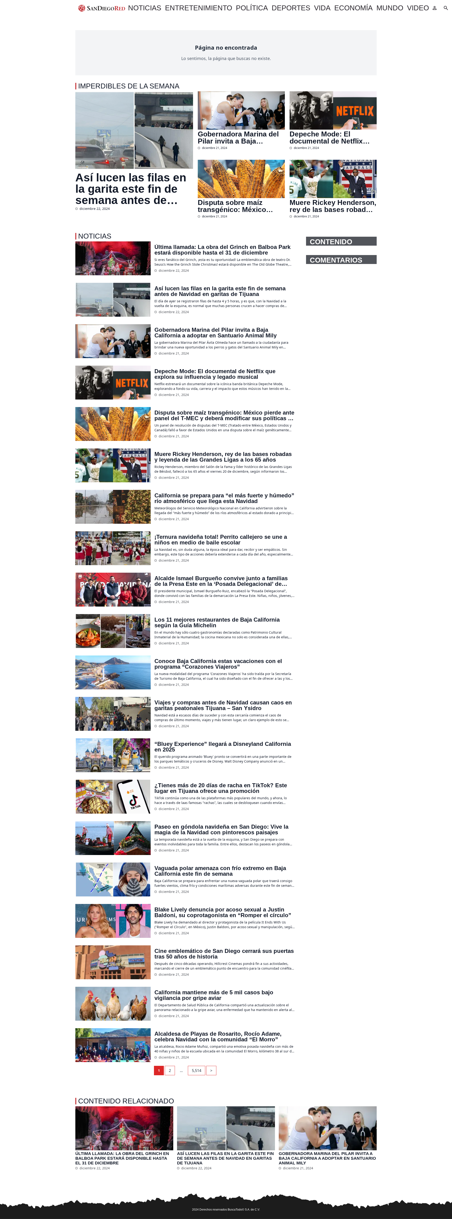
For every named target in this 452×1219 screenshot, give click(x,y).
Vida (322, 8)
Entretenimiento (198, 8)
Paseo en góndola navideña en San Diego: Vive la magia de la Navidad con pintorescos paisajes (221, 829)
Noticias (144, 8)
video (418, 8)
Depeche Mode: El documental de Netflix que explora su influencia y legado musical (332, 138)
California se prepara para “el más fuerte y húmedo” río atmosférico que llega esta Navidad (224, 498)
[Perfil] (434, 8)
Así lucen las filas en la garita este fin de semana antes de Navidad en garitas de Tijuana (133, 189)
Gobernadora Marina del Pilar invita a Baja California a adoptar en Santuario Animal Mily (238, 138)
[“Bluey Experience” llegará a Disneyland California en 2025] (113, 755)
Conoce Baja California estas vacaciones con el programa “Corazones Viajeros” (218, 664)
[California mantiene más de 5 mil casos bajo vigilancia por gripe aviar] (113, 1004)
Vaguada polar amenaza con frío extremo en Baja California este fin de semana (220, 871)
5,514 (196, 1070)
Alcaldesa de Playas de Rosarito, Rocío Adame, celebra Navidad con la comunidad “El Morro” (218, 1036)
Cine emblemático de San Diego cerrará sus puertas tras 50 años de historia (224, 953)
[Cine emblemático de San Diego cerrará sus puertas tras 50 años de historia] (113, 962)
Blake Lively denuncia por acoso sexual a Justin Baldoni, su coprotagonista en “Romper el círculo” (222, 912)
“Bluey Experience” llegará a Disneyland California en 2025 (222, 746)
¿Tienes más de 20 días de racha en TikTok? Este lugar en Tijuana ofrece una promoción (220, 788)
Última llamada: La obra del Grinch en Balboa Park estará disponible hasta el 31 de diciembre (222, 250)
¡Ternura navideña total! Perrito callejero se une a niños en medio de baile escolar (220, 539)
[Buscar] (446, 8)
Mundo (389, 8)
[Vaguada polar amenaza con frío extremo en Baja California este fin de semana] (113, 879)
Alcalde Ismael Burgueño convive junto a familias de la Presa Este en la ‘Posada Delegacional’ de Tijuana (221, 581)
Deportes (291, 8)
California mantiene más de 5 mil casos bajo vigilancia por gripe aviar (213, 995)
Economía (353, 8)
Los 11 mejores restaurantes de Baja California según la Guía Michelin (217, 622)
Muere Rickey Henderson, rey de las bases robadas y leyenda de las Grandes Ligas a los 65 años (333, 206)
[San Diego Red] (101, 8)
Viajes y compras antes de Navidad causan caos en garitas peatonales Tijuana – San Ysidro (223, 705)
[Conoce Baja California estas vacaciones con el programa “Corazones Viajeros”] (113, 672)
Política (252, 8)
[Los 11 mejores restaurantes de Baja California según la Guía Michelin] (113, 631)
